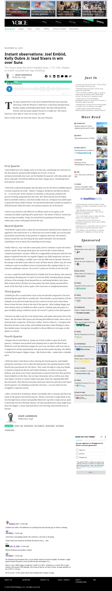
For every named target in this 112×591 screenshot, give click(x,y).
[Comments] (62, 77)
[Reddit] (58, 77)
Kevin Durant (50, 426)
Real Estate (80, 271)
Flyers (29, 29)
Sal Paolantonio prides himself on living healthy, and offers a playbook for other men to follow (91, 206)
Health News (81, 368)
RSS (94, 580)
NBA (16, 82)
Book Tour (80, 259)
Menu (8, 22)
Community (80, 356)
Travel (78, 283)
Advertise (26, 580)
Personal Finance (82, 319)
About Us (8, 580)
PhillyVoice (19, 22)
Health (58, 22)
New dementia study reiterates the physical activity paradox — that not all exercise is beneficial (89, 212)
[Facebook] (46, 77)
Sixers (38, 29)
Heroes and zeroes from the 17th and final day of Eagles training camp (90, 85)
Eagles (21, 29)
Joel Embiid (60, 426)
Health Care (80, 392)
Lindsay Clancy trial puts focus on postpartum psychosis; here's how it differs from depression (90, 222)
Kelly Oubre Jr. (39, 426)
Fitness (79, 247)
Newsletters (74, 29)
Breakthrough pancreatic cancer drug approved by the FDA (89, 89)
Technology (80, 123)
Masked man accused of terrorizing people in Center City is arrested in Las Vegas (90, 105)
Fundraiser (80, 307)
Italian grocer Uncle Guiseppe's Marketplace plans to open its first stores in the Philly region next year (90, 100)
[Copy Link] (70, 77)
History (79, 160)
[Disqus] (38, 490)
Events (86, 22)
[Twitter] (50, 77)
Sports (100, 22)
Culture (72, 22)
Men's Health (81, 148)
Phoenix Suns (9, 430)
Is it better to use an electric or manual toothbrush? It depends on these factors (89, 231)
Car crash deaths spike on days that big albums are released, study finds (89, 217)
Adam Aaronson (23, 75)
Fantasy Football (59, 29)
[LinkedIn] (54, 77)
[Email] (66, 77)
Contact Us (44, 580)
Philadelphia (28, 426)
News (44, 22)
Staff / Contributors (80, 581)
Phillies (46, 29)
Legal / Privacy (64, 580)
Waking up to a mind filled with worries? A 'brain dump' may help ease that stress (90, 227)
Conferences (81, 344)
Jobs (78, 172)
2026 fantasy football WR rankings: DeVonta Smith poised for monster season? (90, 109)
